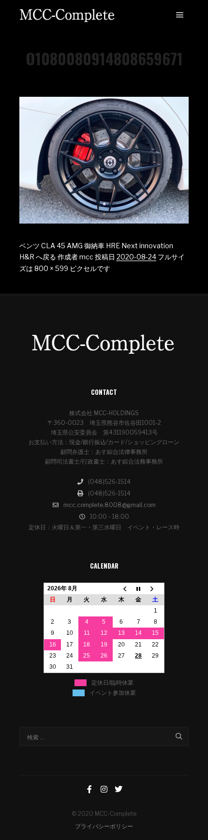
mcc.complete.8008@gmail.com (109, 505)
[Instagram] (104, 789)
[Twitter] (118, 789)
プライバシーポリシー (104, 826)
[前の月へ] (121, 588)
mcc (86, 257)
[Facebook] (89, 789)
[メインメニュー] (180, 15)
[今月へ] (138, 588)
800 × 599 (51, 268)
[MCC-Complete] (67, 15)
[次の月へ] (155, 588)
